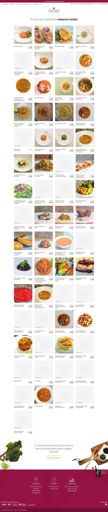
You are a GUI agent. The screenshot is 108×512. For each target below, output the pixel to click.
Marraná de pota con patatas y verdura (19, 431)
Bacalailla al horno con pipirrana (80, 252)
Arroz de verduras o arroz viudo (39, 175)
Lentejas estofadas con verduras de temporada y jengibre (19, 99)
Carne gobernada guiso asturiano (80, 305)
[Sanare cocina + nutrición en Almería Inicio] (54, 8)
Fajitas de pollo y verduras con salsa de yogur (60, 306)
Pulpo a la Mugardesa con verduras (60, 381)
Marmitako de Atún (39, 97)
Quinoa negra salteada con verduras (19, 278)
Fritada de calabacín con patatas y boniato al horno (40, 73)
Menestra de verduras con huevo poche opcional (19, 125)
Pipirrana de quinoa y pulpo (40, 227)
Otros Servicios (35, 4)
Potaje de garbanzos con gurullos (40, 149)
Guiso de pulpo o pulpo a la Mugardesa (81, 406)
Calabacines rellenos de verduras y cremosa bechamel (19, 228)
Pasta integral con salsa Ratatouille (18, 331)
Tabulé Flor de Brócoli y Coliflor (60, 149)
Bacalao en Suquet (59, 46)
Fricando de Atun (39, 406)
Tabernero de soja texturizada (59, 227)
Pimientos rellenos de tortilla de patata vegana (60, 279)
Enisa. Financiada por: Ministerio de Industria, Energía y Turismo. (101, 473)
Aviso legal (24, 510)
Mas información (72, 491)
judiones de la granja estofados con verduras (81, 73)
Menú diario (11, 4)
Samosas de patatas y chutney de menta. (60, 356)
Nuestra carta (18, 4)
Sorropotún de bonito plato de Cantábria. (19, 406)
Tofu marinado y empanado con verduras (18, 253)
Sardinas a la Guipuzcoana (17, 149)
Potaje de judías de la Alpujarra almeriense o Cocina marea (81, 150)
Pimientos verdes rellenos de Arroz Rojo (60, 175)
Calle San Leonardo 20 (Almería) (84, 3)
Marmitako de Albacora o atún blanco (59, 99)
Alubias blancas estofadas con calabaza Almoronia (40, 306)
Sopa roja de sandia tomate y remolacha (19, 305)
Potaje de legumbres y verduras (40, 356)
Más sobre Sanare (54, 458)
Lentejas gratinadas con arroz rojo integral (81, 381)
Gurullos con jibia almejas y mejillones (60, 331)
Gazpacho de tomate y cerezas (60, 72)
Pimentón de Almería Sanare (40, 124)
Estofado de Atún (18, 46)
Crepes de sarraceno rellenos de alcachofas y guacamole (40, 202)
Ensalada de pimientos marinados (19, 175)
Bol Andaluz (38, 381)
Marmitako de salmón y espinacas (81, 98)
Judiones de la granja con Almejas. (81, 356)
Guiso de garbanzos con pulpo (39, 331)
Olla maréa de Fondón (60, 123)
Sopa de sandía (17, 381)
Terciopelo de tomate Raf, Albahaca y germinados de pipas (60, 253)
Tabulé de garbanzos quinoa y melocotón (81, 331)
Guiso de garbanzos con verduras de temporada (19, 73)
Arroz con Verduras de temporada (81, 201)
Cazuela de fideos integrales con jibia (80, 124)
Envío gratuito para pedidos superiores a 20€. (54, 1)
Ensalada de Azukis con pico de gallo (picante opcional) (19, 202)
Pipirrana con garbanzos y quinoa (60, 406)
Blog (41, 4)
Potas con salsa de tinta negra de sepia (81, 227)
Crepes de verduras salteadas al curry (59, 201)
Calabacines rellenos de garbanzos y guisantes (40, 48)
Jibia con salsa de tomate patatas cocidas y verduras (80, 176)
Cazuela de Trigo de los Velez (81, 47)
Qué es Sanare (5, 4)
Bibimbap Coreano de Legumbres (81, 278)
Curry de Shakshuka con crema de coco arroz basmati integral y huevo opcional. (40, 280)
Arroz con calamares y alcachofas (19, 356)
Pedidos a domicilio (27, 4)
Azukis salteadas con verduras (40, 252)
